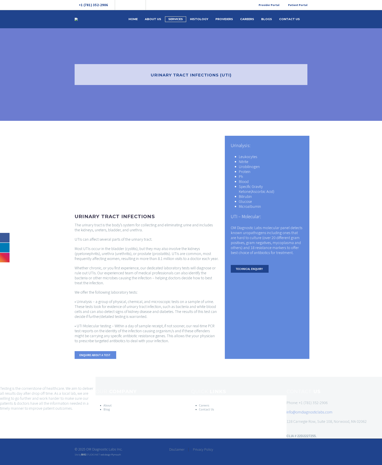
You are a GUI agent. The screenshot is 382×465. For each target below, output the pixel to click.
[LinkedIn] (130, 5)
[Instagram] (136, 5)
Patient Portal (297, 5)
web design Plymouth (110, 454)
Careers (247, 19)
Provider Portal (269, 5)
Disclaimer (176, 449)
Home (133, 19)
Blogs (266, 19)
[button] (95, 355)
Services (175, 19)
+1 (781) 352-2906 (93, 5)
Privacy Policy (203, 449)
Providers (224, 19)
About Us (153, 19)
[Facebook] (124, 5)
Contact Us (289, 19)
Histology (199, 19)
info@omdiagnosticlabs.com (309, 411)
